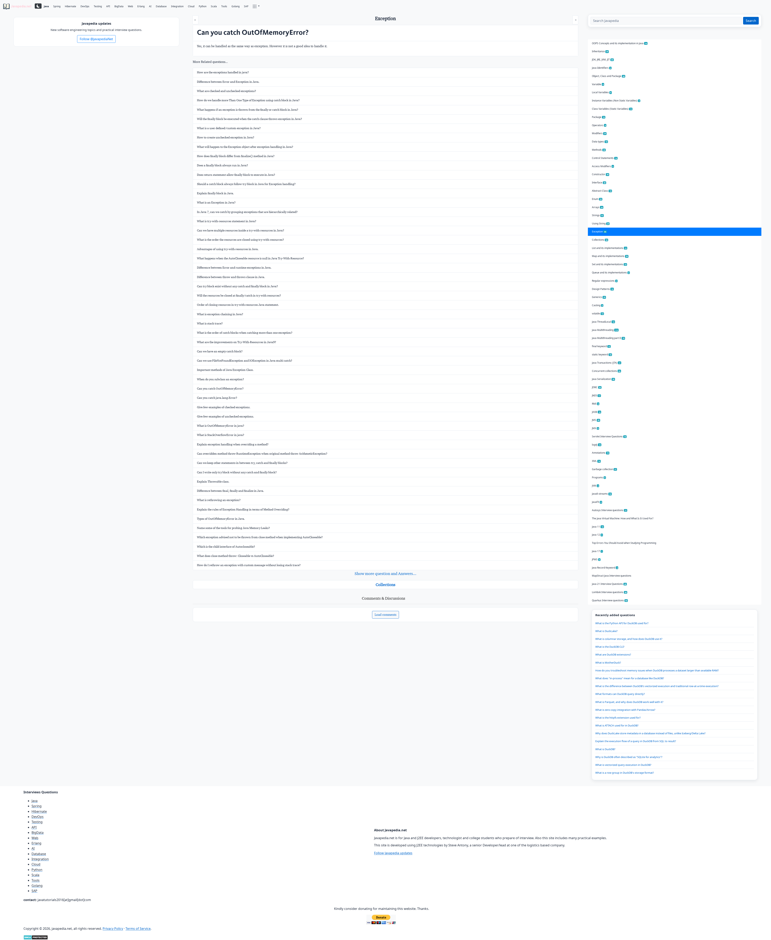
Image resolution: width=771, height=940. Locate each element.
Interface (599, 182)
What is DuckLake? (606, 631)
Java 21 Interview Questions (609, 584)
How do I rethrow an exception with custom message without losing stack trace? (249, 565)
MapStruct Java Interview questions (611, 575)
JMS (596, 420)
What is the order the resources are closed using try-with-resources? (240, 239)
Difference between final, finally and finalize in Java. (230, 491)
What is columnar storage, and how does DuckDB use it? (628, 639)
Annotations (600, 452)
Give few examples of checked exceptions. (223, 407)
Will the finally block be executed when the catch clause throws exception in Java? (249, 119)
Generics (598, 297)
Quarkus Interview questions (609, 600)
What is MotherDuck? (608, 662)
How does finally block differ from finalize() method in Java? (235, 156)
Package (598, 117)
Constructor (600, 174)
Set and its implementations (609, 264)
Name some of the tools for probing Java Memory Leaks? (233, 528)
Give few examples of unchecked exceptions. (225, 416)
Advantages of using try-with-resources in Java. (228, 249)
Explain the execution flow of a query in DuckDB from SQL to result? (635, 741)
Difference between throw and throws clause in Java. (231, 277)
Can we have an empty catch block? (220, 351)
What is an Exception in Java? (216, 202)
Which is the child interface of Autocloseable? (226, 546)
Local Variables (601, 92)
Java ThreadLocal (603, 321)
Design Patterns (602, 289)
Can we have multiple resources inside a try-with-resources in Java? (240, 230)
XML (596, 461)
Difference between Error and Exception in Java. (228, 82)
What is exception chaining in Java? (220, 314)
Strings (597, 215)
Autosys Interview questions (609, 510)
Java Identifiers (601, 68)
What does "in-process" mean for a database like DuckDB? (629, 678)
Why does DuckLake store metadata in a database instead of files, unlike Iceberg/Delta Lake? (650, 733)
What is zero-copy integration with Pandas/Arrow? (625, 710)
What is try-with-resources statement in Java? (226, 221)
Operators (599, 125)
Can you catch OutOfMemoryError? (220, 388)
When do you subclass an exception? (220, 379)
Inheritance (600, 51)
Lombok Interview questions (609, 592)
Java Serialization (603, 379)
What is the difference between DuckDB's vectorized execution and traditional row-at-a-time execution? (657, 686)
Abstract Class (601, 190)
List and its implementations (609, 248)
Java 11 (597, 526)
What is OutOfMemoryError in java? (220, 426)
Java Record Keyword (605, 567)
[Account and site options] (256, 6)
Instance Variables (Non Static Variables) (616, 100)
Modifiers (599, 133)
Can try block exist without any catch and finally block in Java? (237, 286)
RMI (595, 403)
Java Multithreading (605, 330)
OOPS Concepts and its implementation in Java (619, 43)
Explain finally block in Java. (215, 193)
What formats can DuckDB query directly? (620, 694)
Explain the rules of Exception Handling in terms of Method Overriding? (243, 509)
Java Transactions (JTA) (606, 362)
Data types (599, 141)
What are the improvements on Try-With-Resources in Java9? (236, 342)
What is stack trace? (210, 323)
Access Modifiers (602, 166)
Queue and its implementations (610, 272)
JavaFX (597, 502)
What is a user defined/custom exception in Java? (229, 128)
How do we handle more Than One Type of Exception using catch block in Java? (248, 100)
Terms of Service (138, 928)
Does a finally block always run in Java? (222, 165)
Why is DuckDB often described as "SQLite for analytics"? (628, 757)
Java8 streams (601, 493)
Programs (598, 477)
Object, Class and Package (608, 76)
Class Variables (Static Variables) (612, 108)
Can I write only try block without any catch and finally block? (237, 472)
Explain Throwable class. (213, 481)
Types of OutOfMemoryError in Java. (221, 519)
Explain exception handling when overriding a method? (232, 444)
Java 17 (597, 551)
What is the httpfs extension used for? (618, 717)
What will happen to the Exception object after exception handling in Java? (245, 147)
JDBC (596, 387)
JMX (595, 428)
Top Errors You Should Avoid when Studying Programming (624, 543)
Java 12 (597, 534)
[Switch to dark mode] (38, 6)
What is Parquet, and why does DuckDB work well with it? (629, 702)
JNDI (596, 395)
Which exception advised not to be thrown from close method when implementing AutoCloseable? (260, 537)
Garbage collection (604, 469)
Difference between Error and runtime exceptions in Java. (234, 267)
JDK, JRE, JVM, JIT (602, 59)
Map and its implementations (610, 256)
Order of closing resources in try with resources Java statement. (238, 305)
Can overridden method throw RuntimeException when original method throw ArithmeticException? (262, 453)
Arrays (597, 207)
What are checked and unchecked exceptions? (226, 91)
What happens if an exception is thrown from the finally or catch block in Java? (247, 109)
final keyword (601, 346)
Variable (598, 84)
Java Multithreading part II (608, 338)
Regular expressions (604, 280)
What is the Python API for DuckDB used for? (622, 623)
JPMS (596, 559)
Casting (597, 305)
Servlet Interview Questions (609, 436)
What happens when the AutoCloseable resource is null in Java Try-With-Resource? (250, 258)
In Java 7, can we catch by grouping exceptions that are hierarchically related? (247, 212)
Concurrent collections (606, 371)
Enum (597, 199)
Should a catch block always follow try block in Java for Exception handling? (246, 184)
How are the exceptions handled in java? (223, 72)
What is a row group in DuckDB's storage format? (624, 772)
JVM (595, 485)
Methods (598, 149)
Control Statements (604, 158)
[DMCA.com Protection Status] (35, 937)
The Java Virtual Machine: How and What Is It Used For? (622, 518)
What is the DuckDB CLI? (609, 646)
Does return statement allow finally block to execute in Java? (236, 175)
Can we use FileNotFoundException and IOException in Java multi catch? (244, 360)
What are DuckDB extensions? (613, 654)
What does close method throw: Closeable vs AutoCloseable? (235, 556)
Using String (600, 223)
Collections (385, 584)
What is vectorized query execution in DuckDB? (623, 765)
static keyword (601, 354)
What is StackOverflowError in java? (220, 435)
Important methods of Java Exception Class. (225, 370)
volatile (597, 313)
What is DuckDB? (605, 749)
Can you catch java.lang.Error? (217, 398)
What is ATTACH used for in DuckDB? (616, 725)
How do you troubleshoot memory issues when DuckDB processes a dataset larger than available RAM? (657, 670)
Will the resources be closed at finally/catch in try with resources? (239, 295)
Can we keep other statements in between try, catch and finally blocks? (242, 463)
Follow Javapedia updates (393, 853)
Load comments (385, 615)
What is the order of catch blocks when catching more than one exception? (244, 332)
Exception (599, 231)
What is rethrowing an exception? (219, 500)
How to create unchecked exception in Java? (225, 137)
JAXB (596, 412)
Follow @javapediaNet (96, 39)
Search (751, 20)
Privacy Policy (113, 928)
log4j (596, 444)
